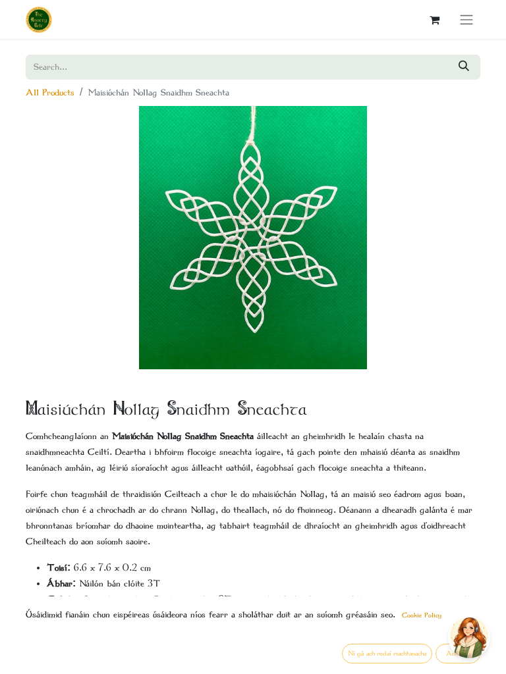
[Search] (463, 67)
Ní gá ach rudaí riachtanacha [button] (387, 653)
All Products (50, 92)
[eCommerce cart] (434, 20)
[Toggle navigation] (466, 19)
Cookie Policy (421, 615)
